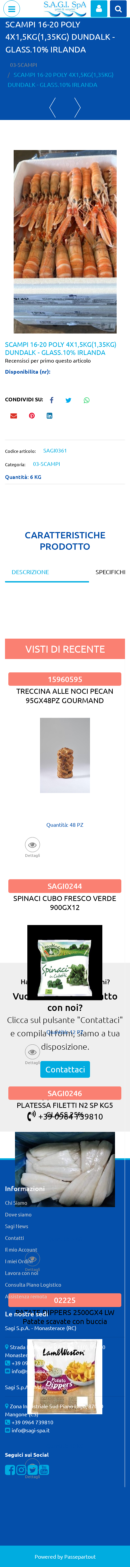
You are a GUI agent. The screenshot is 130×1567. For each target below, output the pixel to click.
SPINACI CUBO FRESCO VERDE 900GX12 (64, 902)
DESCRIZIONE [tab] (30, 571)
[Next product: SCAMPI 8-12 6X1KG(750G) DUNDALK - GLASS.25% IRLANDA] (77, 107)
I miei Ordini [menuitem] (19, 1261)
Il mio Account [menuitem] (21, 1249)
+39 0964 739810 (32, 1362)
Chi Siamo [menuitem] (16, 1202)
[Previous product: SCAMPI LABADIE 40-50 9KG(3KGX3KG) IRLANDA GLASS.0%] (52, 107)
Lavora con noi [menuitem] (21, 1273)
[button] (65, 241)
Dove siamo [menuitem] (18, 1214)
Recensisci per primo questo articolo (48, 360)
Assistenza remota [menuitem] (26, 1296)
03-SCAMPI (23, 64)
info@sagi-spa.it (31, 1370)
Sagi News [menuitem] (16, 1226)
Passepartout (80, 1556)
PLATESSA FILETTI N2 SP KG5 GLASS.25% (65, 1109)
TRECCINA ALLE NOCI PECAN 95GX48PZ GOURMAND (64, 695)
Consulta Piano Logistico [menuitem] (33, 1284)
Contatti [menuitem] (14, 1237)
